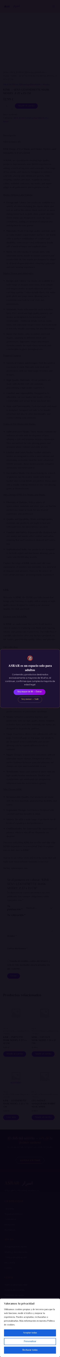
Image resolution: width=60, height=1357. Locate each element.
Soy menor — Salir (30, 699)
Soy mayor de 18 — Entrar (29, 692)
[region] (30, 1328)
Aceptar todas (30, 1333)
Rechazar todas (30, 1350)
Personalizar (30, 1341)
